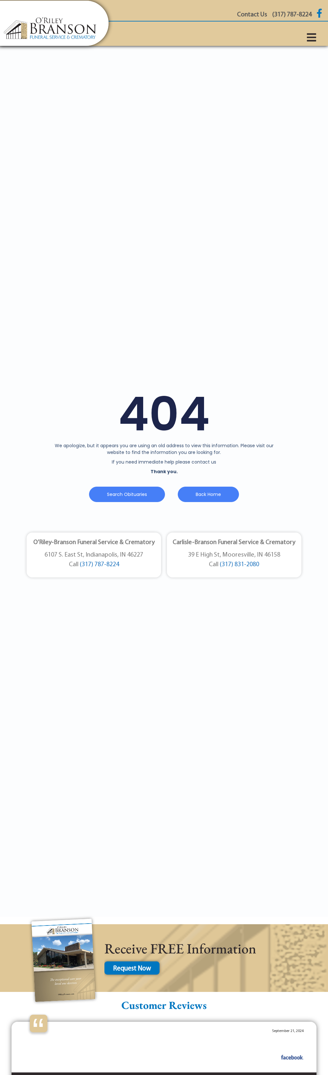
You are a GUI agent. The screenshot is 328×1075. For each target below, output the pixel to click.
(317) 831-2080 (239, 564)
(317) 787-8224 (99, 564)
